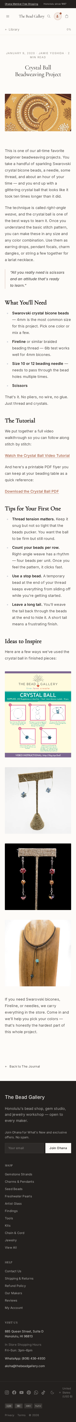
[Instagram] (7, 1392)
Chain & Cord (15, 1233)
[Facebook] (14, 1392)
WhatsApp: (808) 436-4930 (25, 1358)
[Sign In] (57, 16)
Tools (9, 1218)
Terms (21, 1415)
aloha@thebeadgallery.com (25, 1366)
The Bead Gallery (31, 16)
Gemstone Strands (18, 1174)
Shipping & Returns (19, 1278)
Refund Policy (15, 1286)
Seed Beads (13, 1189)
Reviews (11, 1300)
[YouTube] (21, 1392)
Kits (8, 1225)
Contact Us (13, 1271)
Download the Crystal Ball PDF (32, 491)
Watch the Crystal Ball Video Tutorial (37, 455)
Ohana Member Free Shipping (21, 3)
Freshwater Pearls (18, 1196)
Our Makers (13, 1293)
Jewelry (11, 1240)
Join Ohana (58, 1148)
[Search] (48, 16)
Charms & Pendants (19, 1182)
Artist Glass (13, 1203)
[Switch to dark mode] (52, 1392)
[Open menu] (7, 16)
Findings (11, 1211)
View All (11, 1247)
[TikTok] (43, 1392)
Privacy (9, 1415)
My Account (14, 1308)
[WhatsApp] (36, 1392)
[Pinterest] (29, 1392)
